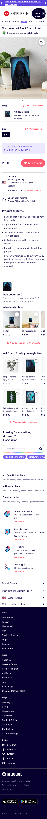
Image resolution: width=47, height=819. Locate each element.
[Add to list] (42, 42)
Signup (5, 644)
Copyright (7, 724)
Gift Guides (7, 617)
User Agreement (9, 781)
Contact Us (7, 729)
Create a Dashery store (13, 691)
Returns (6, 706)
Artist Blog (7, 686)
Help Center (8, 711)
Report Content (9, 583)
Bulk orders (7, 648)
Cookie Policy (8, 789)
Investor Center (9, 664)
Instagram (12, 745)
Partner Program (10, 668)
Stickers (33, 21)
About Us (6, 660)
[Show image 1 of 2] (22, 100)
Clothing (19, 21)
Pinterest (11, 763)
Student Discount (10, 635)
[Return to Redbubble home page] (16, 13)
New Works (7, 626)
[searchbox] (23, 448)
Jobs (4, 682)
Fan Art (5, 622)
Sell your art (8, 677)
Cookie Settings (10, 733)
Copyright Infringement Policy (17, 590)
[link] (14, 457)
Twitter (10, 754)
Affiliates (6, 673)
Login (5, 639)
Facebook (12, 749)
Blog (4, 630)
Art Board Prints (11, 475)
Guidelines (7, 715)
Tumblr (10, 758)
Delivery (6, 702)
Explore (6, 21)
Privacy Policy (24, 781)
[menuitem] (6, 21)
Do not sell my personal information (17, 785)
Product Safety (9, 720)
